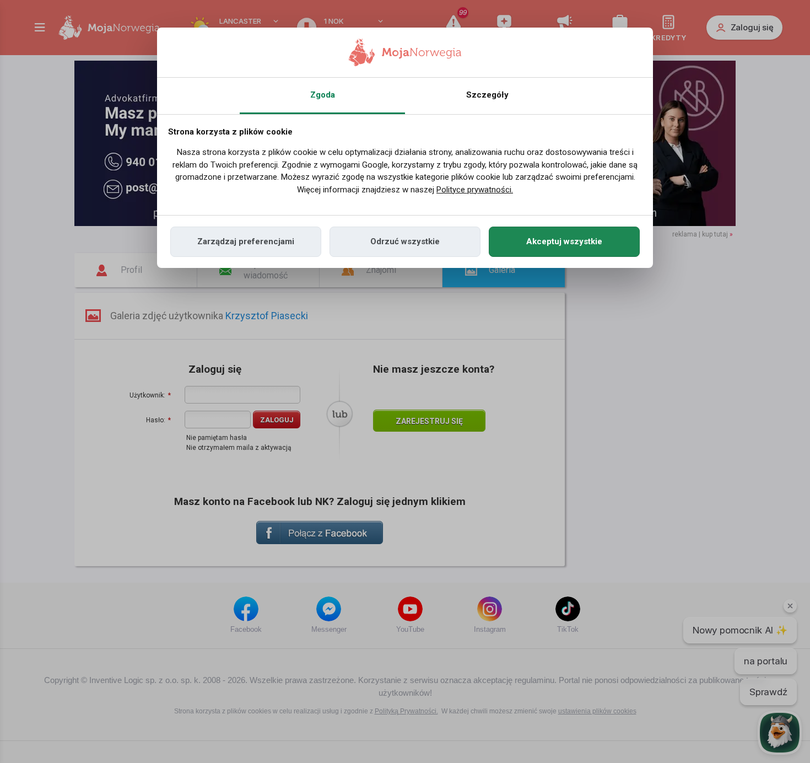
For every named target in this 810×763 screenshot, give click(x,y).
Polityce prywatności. (474, 190)
